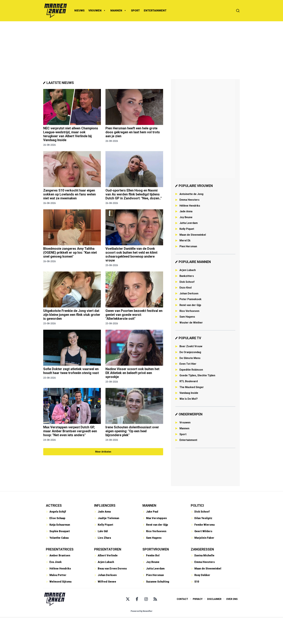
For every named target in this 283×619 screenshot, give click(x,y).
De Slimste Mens (189, 358)
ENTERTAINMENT (155, 10)
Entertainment (188, 440)
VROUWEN (95, 10)
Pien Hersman (188, 246)
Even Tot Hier (187, 363)
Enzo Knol (185, 287)
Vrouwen (184, 422)
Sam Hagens (187, 316)
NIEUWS (79, 10)
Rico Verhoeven (189, 311)
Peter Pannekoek (190, 299)
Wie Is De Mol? (188, 398)
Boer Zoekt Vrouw (190, 346)
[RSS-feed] (155, 599)
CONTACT (182, 599)
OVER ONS (232, 599)
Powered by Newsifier (141, 611)
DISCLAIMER (214, 599)
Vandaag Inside (188, 392)
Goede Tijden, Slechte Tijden (197, 375)
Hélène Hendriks (189, 205)
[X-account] (128, 599)
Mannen (184, 428)
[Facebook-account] (137, 599)
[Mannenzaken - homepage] (55, 11)
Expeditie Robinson (191, 369)
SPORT (135, 10)
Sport (182, 434)
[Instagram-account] (146, 599)
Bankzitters (186, 276)
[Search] (238, 11)
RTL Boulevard (188, 381)
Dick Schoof (187, 281)
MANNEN (116, 10)
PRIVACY (197, 599)
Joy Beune (185, 217)
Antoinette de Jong (191, 194)
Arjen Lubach (187, 270)
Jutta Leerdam (188, 223)
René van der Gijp (190, 305)
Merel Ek (184, 240)
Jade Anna (185, 211)
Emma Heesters (189, 199)
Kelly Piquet (186, 228)
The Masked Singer (191, 387)
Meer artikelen (103, 451)
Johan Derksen (188, 293)
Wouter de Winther (191, 322)
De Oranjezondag (190, 352)
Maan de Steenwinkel (192, 234)
